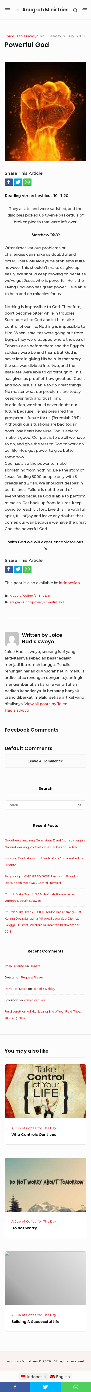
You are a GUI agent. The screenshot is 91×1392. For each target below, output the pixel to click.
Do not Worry (24, 1228)
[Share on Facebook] (9, 181)
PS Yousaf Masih (16, 989)
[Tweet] (18, 181)
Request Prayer (32, 977)
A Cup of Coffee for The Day (30, 595)
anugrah (16, 602)
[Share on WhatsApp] (27, 181)
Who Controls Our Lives (33, 1134)
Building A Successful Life (35, 1321)
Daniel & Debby (44, 989)
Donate (35, 966)
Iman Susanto (14, 966)
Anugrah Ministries (45, 9)
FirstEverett (13, 1011)
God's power (32, 602)
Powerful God (53, 602)
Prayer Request (35, 1000)
